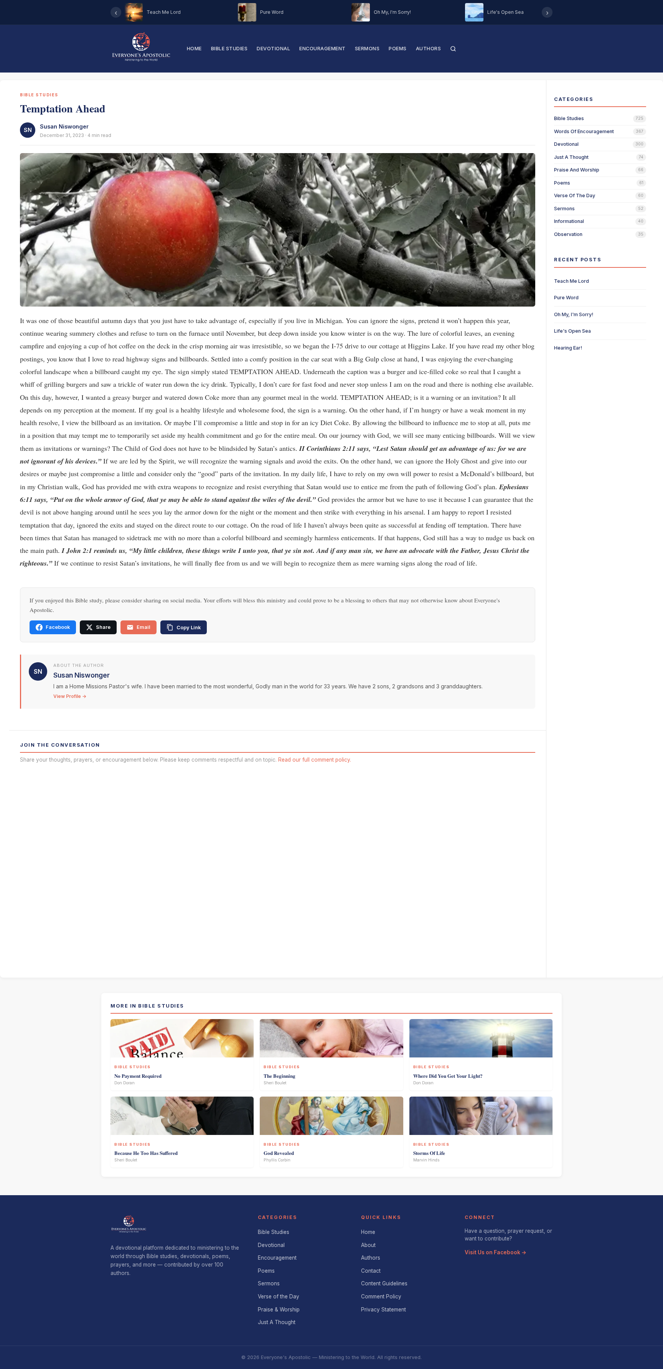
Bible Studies (229, 48)
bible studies (569, 118)
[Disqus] (277, 868)
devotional (566, 144)
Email (143, 627)
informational (569, 221)
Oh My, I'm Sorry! (573, 314)
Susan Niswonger (64, 126)
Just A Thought (276, 1322)
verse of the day (574, 195)
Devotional (273, 48)
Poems (398, 48)
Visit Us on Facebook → (495, 1252)
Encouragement (322, 48)
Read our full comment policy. (314, 760)
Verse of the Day (278, 1296)
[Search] (453, 49)
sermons (564, 208)
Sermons (367, 48)
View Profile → (69, 696)
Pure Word (566, 297)
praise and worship (576, 170)
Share (103, 627)
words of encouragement (584, 131)
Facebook (58, 627)
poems (562, 183)
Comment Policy (381, 1296)
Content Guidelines (384, 1283)
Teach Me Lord (571, 281)
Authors (428, 48)
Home (194, 48)
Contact (371, 1271)
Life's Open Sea (572, 331)
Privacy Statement (383, 1309)
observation (568, 234)
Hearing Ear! (568, 348)
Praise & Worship (279, 1309)
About (368, 1245)
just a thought (571, 157)
